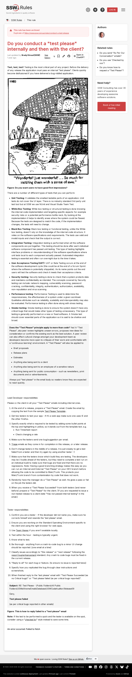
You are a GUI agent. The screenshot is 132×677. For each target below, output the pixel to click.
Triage (14, 444)
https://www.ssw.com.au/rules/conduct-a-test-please (46, 33)
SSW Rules (16, 20)
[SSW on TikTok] (127, 667)
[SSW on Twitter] (116, 667)
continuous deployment (29, 674)
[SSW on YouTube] (90, 667)
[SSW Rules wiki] (102, 9)
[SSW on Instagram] (106, 667)
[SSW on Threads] (111, 667)
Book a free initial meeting (111, 106)
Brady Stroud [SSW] (31, 55)
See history (47, 56)
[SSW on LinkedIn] (95, 667)
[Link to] (9, 392)
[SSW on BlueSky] (122, 667)
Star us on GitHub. (76, 659)
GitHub (126, 674)
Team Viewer (22, 530)
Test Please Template (55, 411)
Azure (118, 674)
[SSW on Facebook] (100, 667)
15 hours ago (54, 674)
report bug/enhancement (23, 555)
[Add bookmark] (58, 56)
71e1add (72, 674)
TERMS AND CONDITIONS (74, 667)
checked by (30, 619)
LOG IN (112, 10)
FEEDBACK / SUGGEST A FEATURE (49, 667)
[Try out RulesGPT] (88, 9)
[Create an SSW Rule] (95, 9)
